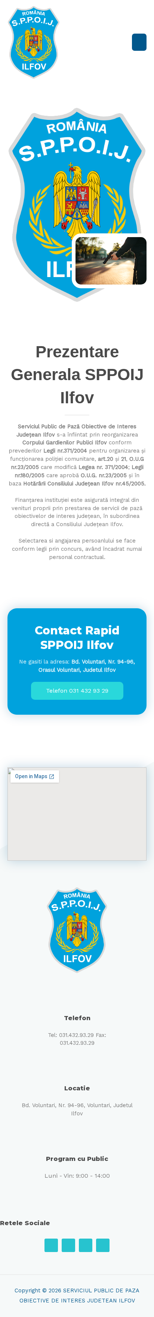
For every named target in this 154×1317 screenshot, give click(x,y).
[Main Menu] (139, 42)
